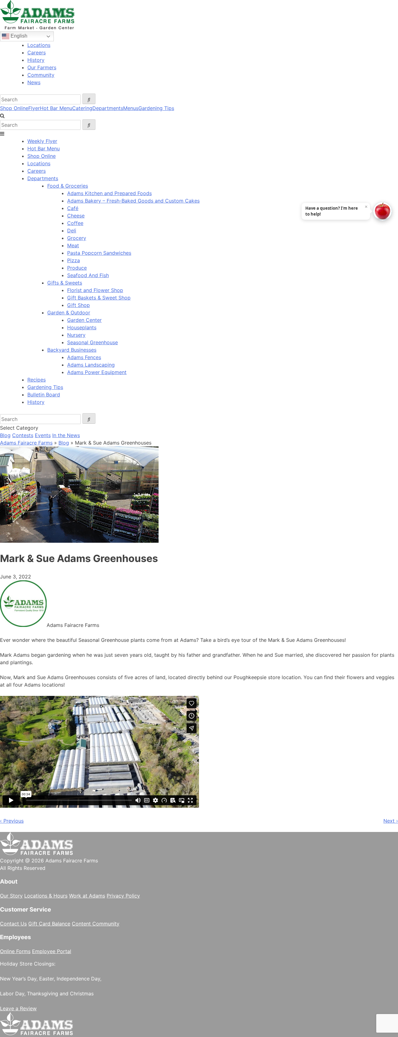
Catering (82, 108)
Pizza (73, 260)
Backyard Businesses (71, 350)
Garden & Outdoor (68, 312)
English (18, 36)
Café (72, 208)
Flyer (34, 108)
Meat (73, 245)
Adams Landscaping (91, 365)
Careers (36, 52)
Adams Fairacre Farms (26, 443)
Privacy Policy (123, 896)
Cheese (76, 215)
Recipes (36, 380)
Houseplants (81, 327)
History (35, 60)
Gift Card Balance (49, 924)
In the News (66, 435)
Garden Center (84, 320)
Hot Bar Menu (56, 108)
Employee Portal (51, 951)
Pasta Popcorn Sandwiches (99, 253)
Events (43, 435)
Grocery (76, 238)
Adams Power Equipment (97, 372)
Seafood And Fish (88, 275)
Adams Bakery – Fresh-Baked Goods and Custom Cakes (133, 201)
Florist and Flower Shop (95, 290)
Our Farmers (41, 67)
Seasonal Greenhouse (92, 342)
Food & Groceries (67, 186)
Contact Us (13, 924)
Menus (130, 108)
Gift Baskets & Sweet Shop (99, 298)
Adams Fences (84, 357)
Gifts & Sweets (64, 283)
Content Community (95, 924)
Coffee (75, 223)
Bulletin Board (43, 394)
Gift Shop (78, 305)
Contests (22, 435)
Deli (71, 230)
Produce (77, 268)
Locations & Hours (45, 896)
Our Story (11, 896)
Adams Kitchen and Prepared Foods (109, 193)
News (33, 82)
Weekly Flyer (42, 141)
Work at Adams (87, 896)
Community (40, 75)
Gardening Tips (156, 108)
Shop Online (14, 108)
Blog (5, 435)
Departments (107, 108)
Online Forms (15, 951)
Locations (38, 45)
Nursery (76, 335)
